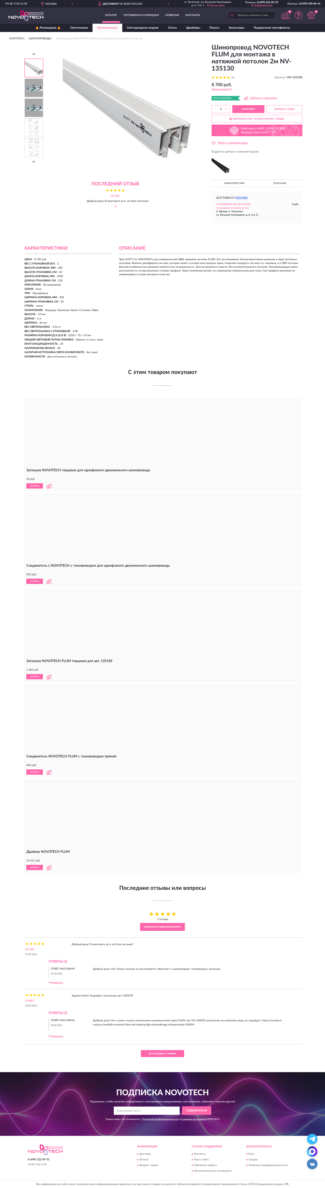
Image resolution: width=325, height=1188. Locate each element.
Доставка (145, 1154)
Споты (172, 27)
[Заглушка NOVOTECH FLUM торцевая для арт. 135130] (162, 623)
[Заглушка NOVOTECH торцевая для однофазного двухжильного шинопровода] (162, 432)
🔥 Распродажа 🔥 (48, 27)
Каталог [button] (111, 15)
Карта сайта (201, 1159)
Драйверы (193, 27)
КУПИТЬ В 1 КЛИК (284, 109)
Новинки (172, 15)
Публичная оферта (205, 1165)
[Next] (33, 162)
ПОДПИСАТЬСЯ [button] (196, 1110)
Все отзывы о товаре (162, 1054)
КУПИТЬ (34, 486)
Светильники (79, 27)
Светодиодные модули (143, 27)
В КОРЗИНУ (248, 109)
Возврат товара (148, 1165)
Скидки (252, 1159)
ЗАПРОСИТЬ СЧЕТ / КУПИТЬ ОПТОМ (258, 119)
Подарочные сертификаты (272, 27)
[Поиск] (232, 15)
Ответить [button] (57, 983)
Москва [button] (241, 197)
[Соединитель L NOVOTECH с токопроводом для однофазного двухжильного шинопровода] (162, 527)
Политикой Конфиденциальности (160, 1119)
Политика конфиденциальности (268, 1165)
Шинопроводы (107, 27)
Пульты (214, 27)
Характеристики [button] (234, 183)
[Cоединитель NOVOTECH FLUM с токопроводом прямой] (162, 718)
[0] (311, 15)
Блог (251, 1154)
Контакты (192, 15)
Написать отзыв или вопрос (162, 927)
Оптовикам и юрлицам (141, 15)
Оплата (143, 1159)
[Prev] (33, 54)
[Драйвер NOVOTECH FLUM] (162, 813)
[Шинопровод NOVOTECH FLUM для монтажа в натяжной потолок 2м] (221, 166)
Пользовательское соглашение (213, 1171)
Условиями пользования (193, 1119)
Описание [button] (279, 183)
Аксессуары (236, 27)
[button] (261, 5)
